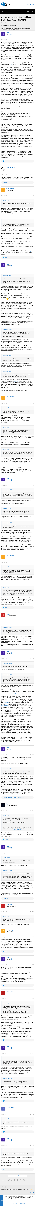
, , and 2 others (14, 797)
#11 (33, 810)
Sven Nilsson (10, 991)
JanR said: (5, 200)
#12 (33, 853)
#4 (33, 271)
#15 (33, 964)
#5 (33, 403)
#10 (33, 754)
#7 (33, 562)
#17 (33, 1053)
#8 (33, 621)
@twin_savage (19, 693)
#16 (33, 998)
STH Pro (3, 1186)
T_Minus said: (6, 857)
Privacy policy (19, 1189)
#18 (33, 1114)
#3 (33, 195)
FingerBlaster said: (7, 1149)
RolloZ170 (9, 614)
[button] (2, 11)
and (9, 1100)
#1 (33, 39)
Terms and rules (11, 1189)
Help (24, 1189)
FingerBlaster (10, 1107)
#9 (33, 658)
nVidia (11, 64)
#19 (33, 1145)
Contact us (3, 1189)
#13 (33, 911)
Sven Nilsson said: (7, 1058)
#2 (33, 174)
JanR (3, 22)
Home (27, 1189)
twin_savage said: (7, 275)
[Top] (30, 1189)
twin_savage (10, 188)
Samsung (28, 251)
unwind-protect (11, 167)
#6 (33, 485)
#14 (33, 937)
